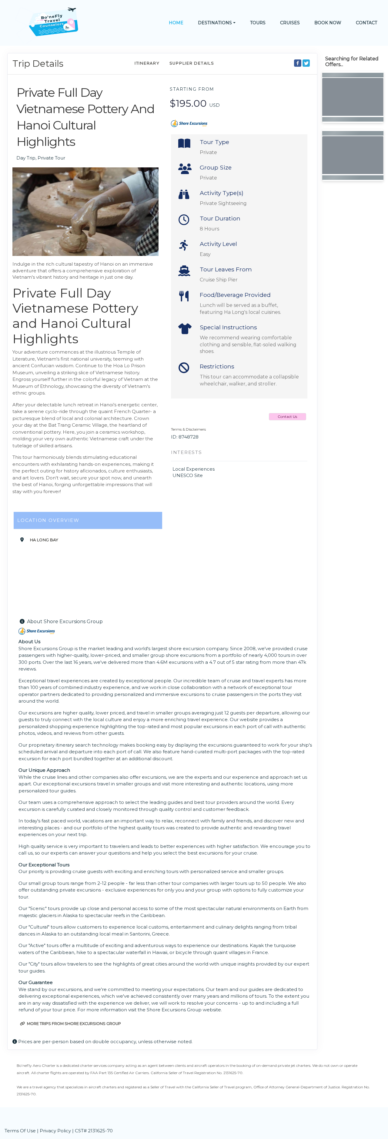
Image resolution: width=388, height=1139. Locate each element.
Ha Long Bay (44, 540)
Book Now (327, 22)
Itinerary (147, 63)
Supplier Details (191, 63)
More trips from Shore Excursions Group (73, 1023)
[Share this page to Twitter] (306, 63)
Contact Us (287, 416)
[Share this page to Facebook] (297, 63)
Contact (366, 22)
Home (176, 22)
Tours (258, 22)
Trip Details (37, 63)
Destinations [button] (215, 22)
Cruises (290, 22)
